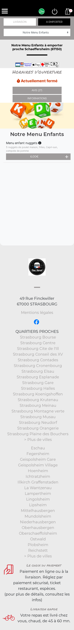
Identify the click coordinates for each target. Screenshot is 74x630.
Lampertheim (38, 493)
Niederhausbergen (38, 522)
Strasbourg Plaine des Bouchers (37, 434)
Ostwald (38, 539)
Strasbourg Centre (37, 343)
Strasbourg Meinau (38, 405)
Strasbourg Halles (38, 388)
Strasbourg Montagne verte (38, 411)
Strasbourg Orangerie (38, 428)
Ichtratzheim (38, 476)
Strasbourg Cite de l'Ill (38, 348)
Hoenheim (38, 470)
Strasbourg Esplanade (38, 377)
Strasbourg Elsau (38, 371)
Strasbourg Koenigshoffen (38, 394)
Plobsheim (38, 544)
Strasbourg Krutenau (38, 399)
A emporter (54, 21)
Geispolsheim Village (38, 465)
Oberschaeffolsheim (38, 533)
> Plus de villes (38, 439)
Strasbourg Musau (38, 417)
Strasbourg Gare (38, 382)
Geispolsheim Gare (38, 459)
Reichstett (38, 550)
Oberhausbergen (38, 527)
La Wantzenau (38, 488)
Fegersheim (38, 453)
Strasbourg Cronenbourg (38, 365)
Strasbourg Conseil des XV (38, 354)
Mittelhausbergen (38, 510)
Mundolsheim (38, 516)
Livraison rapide (43, 609)
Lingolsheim (38, 499)
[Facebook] (36, 322)
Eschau (38, 448)
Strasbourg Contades (38, 360)
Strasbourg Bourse (38, 337)
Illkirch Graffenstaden (38, 482)
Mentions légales (37, 312)
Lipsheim (38, 505)
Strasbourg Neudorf (38, 422)
